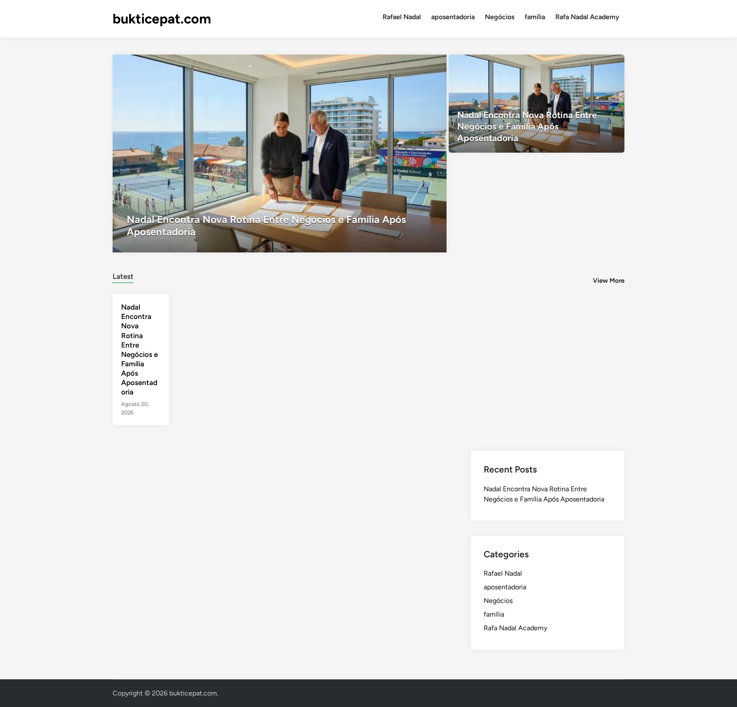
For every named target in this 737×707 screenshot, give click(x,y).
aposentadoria (453, 17)
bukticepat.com (162, 19)
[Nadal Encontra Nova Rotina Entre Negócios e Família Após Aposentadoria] (280, 153)
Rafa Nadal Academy (587, 17)
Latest (123, 276)
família (535, 17)
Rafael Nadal (402, 17)
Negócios (499, 17)
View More (608, 280)
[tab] (123, 275)
